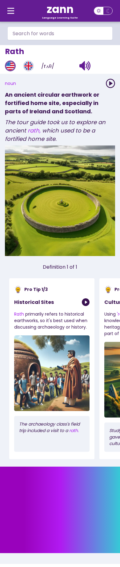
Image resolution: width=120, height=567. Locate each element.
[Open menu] (10, 10)
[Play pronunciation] (110, 83)
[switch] (103, 11)
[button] (85, 65)
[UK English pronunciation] (28, 66)
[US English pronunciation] (10, 66)
